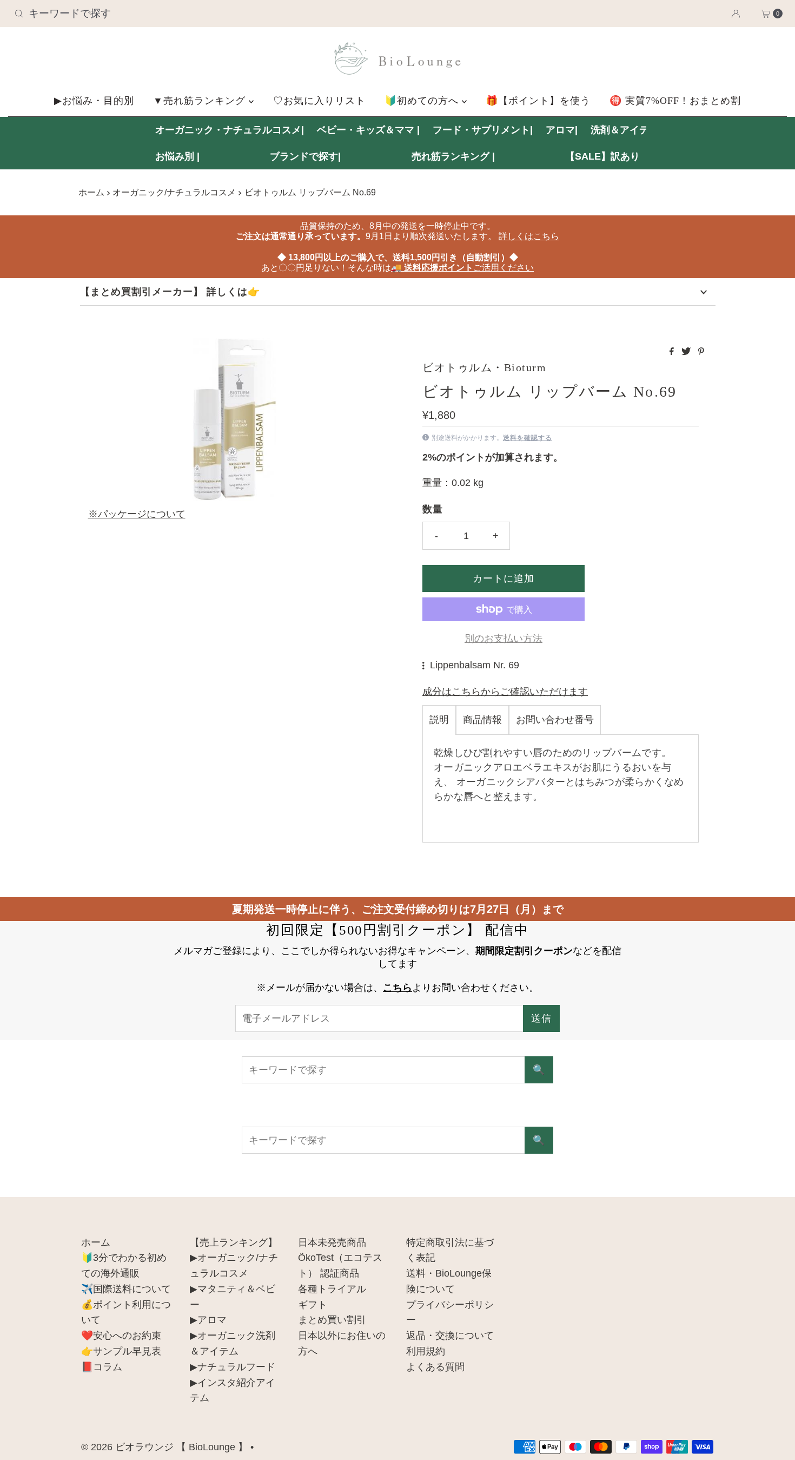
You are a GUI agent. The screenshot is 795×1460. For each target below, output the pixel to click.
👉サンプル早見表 (121, 1351)
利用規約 (425, 1351)
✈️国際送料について (126, 1289)
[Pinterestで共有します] (701, 352)
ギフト (312, 1304)
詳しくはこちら (529, 236)
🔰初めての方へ (423, 100)
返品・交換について (450, 1335)
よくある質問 (435, 1367)
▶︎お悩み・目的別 (94, 100)
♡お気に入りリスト (319, 100)
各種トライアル (332, 1289)
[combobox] (136, 13)
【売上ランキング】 (233, 1242)
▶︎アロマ (208, 1319)
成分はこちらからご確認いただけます (505, 691)
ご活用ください (462, 267)
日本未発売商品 (332, 1242)
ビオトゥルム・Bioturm (484, 367)
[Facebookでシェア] (673, 352)
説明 (439, 719)
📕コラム (101, 1367)
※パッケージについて (137, 514)
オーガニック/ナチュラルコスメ (174, 192)
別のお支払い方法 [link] (503, 638)
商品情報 (482, 719)
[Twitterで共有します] (687, 352)
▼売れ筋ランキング (201, 100)
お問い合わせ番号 (555, 719)
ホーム (91, 192)
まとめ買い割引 (332, 1319)
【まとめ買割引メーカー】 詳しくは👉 (170, 291)
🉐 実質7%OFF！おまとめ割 (675, 100)
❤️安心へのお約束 (121, 1335)
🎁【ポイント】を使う (538, 100)
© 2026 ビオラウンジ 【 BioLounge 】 (164, 1447)
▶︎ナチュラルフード (232, 1367)
